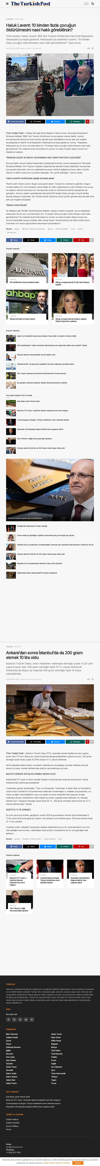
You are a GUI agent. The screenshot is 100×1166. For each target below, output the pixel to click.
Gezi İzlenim (11, 1060)
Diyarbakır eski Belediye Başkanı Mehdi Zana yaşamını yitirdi (40, 429)
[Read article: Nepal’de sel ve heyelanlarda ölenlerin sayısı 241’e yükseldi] (11, 565)
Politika (54, 1057)
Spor (53, 1070)
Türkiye (54, 1077)
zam (60, 839)
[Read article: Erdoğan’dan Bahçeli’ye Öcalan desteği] (11, 528)
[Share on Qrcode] (87, 121)
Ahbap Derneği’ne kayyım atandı (22, 319)
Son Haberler (56, 1067)
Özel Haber (55, 1050)
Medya (54, 1047)
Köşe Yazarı (56, 1037)
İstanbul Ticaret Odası (32, 839)
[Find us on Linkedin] (26, 1019)
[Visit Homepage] (30, 3)
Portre (53, 1060)
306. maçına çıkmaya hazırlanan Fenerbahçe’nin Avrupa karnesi (41, 373)
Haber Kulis (10, 1080)
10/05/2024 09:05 (13, 48)
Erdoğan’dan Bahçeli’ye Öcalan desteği (32, 526)
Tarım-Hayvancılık (58, 1073)
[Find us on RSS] (32, 1019)
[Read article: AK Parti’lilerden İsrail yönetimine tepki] (27, 268)
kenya (80, 229)
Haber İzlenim (11, 1077)
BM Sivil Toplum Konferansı (33, 229)
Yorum (53, 1083)
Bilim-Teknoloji (12, 1034)
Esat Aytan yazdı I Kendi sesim (28, 401)
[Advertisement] (50, 11)
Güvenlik (9, 1070)
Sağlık (53, 1064)
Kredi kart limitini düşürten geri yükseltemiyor (25, 518)
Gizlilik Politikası (12, 1119)
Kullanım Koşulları (13, 1123)
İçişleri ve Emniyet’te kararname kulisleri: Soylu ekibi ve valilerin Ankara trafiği (46, 336)
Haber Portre (11, 1083)
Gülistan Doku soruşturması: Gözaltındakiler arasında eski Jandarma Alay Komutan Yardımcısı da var (55, 545)
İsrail (73, 229)
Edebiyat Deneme (13, 1047)
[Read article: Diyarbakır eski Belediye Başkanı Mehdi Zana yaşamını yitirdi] (11, 431)
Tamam (78, 1163)
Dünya (8, 1044)
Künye (8, 1129)
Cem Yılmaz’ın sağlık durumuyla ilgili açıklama (34, 439)
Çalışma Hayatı (12, 1037)
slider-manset (50, 839)
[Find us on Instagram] (20, 1019)
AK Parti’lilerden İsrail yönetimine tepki (24, 282)
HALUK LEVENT (62, 229)
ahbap (16, 229)
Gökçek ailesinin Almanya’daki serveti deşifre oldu (36, 355)
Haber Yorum (56, 1034)
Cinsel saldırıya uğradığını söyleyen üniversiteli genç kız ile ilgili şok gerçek (45, 535)
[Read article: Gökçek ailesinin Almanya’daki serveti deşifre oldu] (11, 357)
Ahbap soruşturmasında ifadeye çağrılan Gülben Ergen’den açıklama (70, 320)
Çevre (8, 1041)
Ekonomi (18, 647)
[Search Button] (92, 3)
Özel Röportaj (56, 1054)
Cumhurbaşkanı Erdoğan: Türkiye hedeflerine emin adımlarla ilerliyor (43, 420)
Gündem (13, 279)
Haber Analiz (11, 1073)
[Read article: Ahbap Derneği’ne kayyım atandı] (27, 305)
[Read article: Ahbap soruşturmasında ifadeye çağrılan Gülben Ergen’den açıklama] (73, 305)
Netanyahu (11, 232)
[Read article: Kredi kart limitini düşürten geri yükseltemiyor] (50, 490)
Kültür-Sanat (19, 19)
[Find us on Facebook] (8, 1019)
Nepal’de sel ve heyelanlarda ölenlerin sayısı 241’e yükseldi (39, 563)
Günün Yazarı (11, 1067)
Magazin (58, 279)
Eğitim (8, 1050)
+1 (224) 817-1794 (13, 1152)
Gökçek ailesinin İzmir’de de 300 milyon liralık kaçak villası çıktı (41, 448)
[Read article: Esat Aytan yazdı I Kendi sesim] (11, 403)
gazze (50, 229)
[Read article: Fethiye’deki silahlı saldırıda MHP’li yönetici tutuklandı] (11, 575)
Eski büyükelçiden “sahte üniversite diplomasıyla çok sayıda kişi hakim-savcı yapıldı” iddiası (52, 345)
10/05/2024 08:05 (13, 679)
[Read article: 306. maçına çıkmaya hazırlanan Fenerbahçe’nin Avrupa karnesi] (11, 375)
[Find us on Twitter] (14, 1019)
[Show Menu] (7, 3)
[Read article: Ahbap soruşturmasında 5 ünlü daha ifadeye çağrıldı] (73, 268)
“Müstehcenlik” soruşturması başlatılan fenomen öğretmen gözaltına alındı (45, 364)
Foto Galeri (10, 1057)
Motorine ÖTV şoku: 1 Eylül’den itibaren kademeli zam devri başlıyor (42, 410)
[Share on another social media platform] (92, 121)
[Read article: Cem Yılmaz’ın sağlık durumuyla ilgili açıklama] (11, 440)
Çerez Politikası (12, 1126)
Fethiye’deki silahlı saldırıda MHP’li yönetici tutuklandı (37, 573)
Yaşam (53, 1080)
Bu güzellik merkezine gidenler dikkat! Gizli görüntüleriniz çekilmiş (42, 383)
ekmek (17, 839)
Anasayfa (9, 19)
